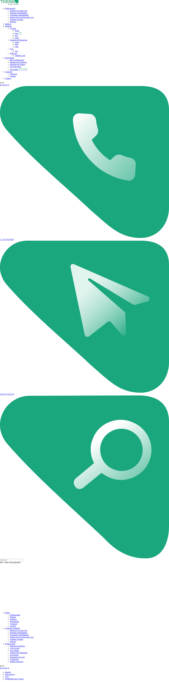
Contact (8, 78)
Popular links (10, 644)
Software (13, 53)
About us (13, 74)
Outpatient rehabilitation (19, 15)
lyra (16, 51)
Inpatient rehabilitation (18, 13)
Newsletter (19, 69)
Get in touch (15, 648)
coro (16, 47)
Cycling (13, 28)
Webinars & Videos (17, 64)
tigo (16, 36)
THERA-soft (20, 56)
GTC (7, 677)
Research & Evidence (18, 62)
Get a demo (14, 650)
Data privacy (10, 674)
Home (7, 613)
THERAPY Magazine (18, 653)
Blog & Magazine (17, 60)
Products (8, 26)
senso (17, 42)
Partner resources (16, 662)
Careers (13, 76)
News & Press (15, 67)
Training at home (16, 20)
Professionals (10, 8)
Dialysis (13, 22)
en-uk (4, 85)
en (8, 85)
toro (18, 33)
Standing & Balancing (18, 40)
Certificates (14, 659)
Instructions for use (17, 657)
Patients (8, 24)
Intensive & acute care (18, 11)
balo (16, 44)
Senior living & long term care (22, 17)
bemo (17, 31)
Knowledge (9, 58)
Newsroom (14, 655)
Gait (11, 49)
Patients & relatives (17, 646)
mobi (17, 38)
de (1, 85)
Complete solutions (12, 628)
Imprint (8, 672)
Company (9, 72)
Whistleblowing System (14, 679)
